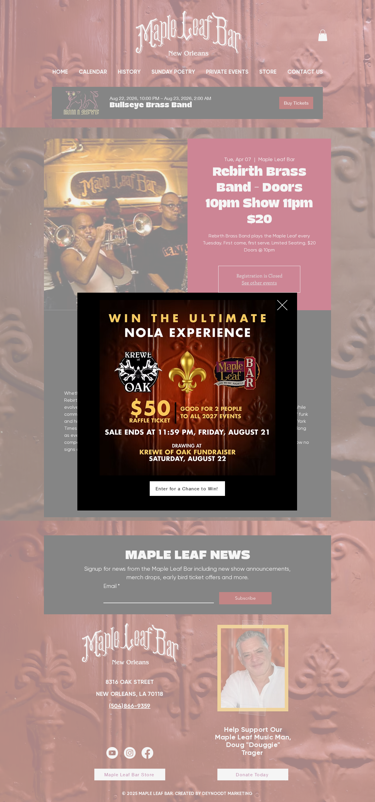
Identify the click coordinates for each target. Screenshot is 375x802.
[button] (282, 305)
